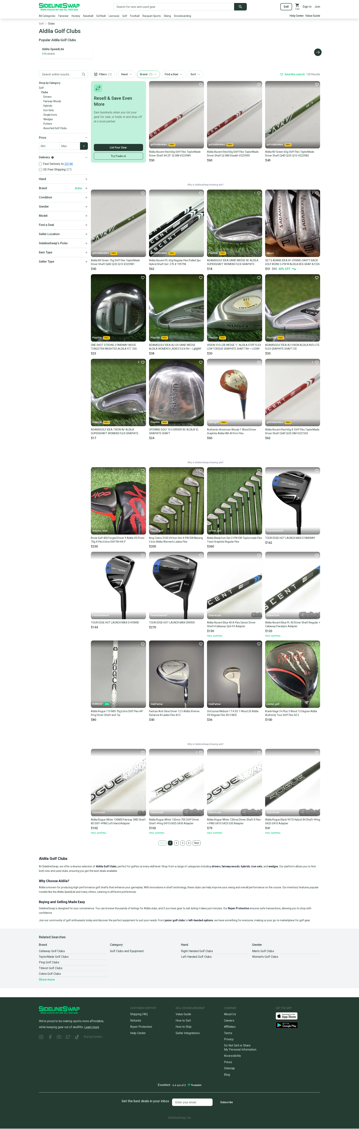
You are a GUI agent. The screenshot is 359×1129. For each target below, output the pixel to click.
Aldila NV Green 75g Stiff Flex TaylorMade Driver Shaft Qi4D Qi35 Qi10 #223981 (115, 262)
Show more (47, 979)
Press (228, 1062)
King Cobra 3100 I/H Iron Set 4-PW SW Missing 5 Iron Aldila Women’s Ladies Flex (176, 539)
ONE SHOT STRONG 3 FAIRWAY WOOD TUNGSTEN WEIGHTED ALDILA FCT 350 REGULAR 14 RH (114, 347)
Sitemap (229, 1068)
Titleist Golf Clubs (50, 968)
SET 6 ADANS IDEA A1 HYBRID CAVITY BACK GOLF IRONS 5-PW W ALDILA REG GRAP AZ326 (292, 262)
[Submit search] (240, 6)
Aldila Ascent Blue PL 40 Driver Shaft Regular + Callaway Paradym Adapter (292, 624)
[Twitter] (68, 1037)
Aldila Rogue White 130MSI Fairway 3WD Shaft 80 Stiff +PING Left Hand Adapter (118, 821)
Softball (101, 15)
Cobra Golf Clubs (50, 974)
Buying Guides (93, 1036)
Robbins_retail (100, 530)
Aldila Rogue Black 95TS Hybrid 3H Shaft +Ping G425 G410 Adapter (292, 821)
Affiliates (230, 1026)
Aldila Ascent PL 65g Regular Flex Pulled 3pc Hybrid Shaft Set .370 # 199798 (175, 262)
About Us (230, 1014)
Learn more (91, 1027)
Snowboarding (182, 15)
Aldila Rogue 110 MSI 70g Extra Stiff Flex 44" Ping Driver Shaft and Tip (117, 713)
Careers (229, 1020)
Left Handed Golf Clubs (196, 956)
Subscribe (226, 1102)
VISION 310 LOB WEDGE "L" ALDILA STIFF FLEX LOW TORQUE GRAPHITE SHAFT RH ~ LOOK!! (234, 346)
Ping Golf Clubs (49, 962)
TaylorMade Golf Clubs (54, 956)
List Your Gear (118, 147)
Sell (286, 6)
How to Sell (183, 1020)
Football (134, 15)
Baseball (88, 15)
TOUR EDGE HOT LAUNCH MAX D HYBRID (115, 622)
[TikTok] (77, 1037)
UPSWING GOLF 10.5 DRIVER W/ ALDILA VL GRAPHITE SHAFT (174, 431)
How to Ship (183, 1026)
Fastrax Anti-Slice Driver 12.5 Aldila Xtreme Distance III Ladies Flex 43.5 (174, 713)
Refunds (135, 1020)
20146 (69, 164)
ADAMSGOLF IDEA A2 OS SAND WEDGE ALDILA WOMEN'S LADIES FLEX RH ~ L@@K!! (175, 346)
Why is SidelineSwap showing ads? (205, 184)
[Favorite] (200, 84)
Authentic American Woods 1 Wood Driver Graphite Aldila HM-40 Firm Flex (231, 431)
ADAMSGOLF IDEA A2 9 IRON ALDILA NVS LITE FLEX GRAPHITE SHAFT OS (292, 346)
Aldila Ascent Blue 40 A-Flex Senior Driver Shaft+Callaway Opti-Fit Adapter (231, 624)
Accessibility (232, 1056)
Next (196, 843)
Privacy (229, 1039)
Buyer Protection (141, 1026)
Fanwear (63, 15)
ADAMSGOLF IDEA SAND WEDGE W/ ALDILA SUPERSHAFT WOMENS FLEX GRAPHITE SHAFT (232, 262)
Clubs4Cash (214, 615)
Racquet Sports (151, 15)
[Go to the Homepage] (59, 6)
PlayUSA (213, 253)
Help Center (297, 15)
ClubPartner (157, 704)
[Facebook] (50, 1037)
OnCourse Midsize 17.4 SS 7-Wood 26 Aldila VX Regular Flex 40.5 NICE (232, 713)
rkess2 (270, 253)
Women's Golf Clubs (265, 956)
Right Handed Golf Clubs (197, 951)
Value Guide (312, 15)
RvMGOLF (97, 704)
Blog (227, 1074)
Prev (162, 843)
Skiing (167, 15)
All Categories (47, 15)
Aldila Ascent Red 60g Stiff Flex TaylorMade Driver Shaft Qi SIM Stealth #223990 (233, 153)
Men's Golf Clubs (263, 951)
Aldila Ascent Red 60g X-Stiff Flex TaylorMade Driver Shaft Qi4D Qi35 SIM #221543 (292, 431)
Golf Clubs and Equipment (127, 951)
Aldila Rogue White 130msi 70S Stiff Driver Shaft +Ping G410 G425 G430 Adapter (174, 821)
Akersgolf (213, 422)
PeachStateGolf (275, 530)
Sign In (307, 6)
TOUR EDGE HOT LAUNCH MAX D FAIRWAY (290, 537)
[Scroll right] (318, 52)
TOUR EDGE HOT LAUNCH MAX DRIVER (172, 622)
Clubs (51, 23)
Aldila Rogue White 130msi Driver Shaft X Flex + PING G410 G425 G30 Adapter (234, 821)
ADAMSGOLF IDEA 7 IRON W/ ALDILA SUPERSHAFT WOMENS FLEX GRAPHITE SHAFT (114, 431)
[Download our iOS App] (290, 1015)
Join (317, 6)
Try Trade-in (118, 156)
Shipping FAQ (139, 1014)
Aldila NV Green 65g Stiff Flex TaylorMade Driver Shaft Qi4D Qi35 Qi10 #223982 (289, 153)
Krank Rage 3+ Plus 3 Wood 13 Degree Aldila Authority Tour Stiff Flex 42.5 (291, 713)
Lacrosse (114, 15)
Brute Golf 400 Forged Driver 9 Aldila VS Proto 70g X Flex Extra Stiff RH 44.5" (117, 539)
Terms (228, 1033)
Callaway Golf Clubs (52, 951)
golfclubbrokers (159, 144)
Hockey (76, 15)
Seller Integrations (188, 1033)
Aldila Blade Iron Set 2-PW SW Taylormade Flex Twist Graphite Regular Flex (234, 539)
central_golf (157, 530)
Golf (124, 15)
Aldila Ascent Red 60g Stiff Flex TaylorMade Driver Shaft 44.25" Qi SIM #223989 (175, 153)
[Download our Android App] (298, 1025)
